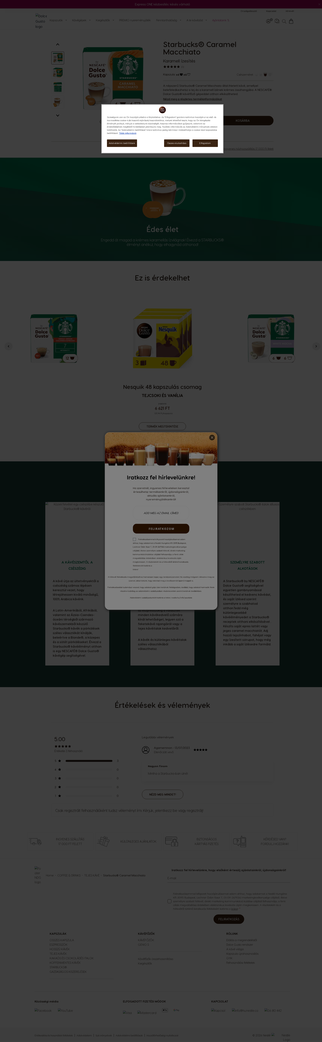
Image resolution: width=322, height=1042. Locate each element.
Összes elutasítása (176, 143)
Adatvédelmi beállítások (122, 143)
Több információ (127, 133)
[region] (162, 128)
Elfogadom (205, 143)
